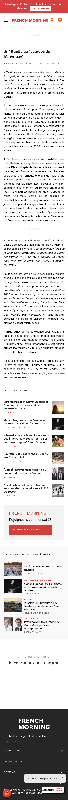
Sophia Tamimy (32, 632)
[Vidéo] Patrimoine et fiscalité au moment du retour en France (25, 471)
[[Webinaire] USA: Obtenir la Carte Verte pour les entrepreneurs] (13, 624)
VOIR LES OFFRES (40, 8)
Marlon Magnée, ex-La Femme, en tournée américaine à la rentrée (25, 422)
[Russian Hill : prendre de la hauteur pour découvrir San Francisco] (13, 605)
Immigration (31, 618)
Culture (10, 496)
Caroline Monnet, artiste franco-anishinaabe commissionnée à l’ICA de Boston (26, 488)
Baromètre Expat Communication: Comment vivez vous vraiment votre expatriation (26, 405)
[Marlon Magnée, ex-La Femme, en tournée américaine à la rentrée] (13, 586)
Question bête (15, 461)
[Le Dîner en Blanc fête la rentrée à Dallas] (13, 568)
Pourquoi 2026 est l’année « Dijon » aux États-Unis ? (26, 455)
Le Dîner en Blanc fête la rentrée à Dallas (44, 568)
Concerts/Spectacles (20, 428)
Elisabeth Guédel (34, 573)
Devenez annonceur (16, 741)
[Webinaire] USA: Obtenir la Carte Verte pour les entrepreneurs (41, 625)
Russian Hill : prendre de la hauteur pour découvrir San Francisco (41, 606)
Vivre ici (10, 412)
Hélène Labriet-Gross (36, 613)
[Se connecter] (52, 19)
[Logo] (30, 20)
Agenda (9, 477)
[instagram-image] (13, 678)
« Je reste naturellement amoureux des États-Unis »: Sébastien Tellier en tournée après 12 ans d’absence (26, 439)
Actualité (57, 64)
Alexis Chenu (31, 594)
